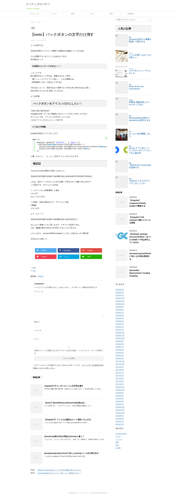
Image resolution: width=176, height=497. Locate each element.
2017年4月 (120, 381)
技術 (72, 14)
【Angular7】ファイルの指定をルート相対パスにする (67, 420)
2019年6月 (120, 315)
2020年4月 (120, 292)
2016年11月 (120, 387)
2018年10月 (120, 338)
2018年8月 (120, 344)
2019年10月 (120, 304)
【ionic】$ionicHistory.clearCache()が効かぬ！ (65, 403)
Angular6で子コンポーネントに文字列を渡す (63, 386)
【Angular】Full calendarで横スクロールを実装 (140, 220)
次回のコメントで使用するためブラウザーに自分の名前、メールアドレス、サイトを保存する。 (68, 352)
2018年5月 (120, 350)
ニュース (53, 14)
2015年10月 (120, 413)
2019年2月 (120, 327)
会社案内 (130, 14)
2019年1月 (120, 330)
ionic (34, 271)
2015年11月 (120, 410)
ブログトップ (34, 14)
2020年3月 (120, 295)
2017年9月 (120, 367)
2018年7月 (120, 347)
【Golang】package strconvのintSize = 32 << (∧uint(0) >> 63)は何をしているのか (140, 238)
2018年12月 (120, 333)
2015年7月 (120, 421)
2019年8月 (120, 310)
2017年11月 (120, 361)
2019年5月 (120, 318)
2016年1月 (120, 404)
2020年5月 (120, 290)
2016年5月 (120, 396)
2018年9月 (120, 341)
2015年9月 (120, 416)
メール (37, 330)
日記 (111, 14)
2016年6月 (120, 393)
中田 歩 (41, 276)
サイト (36, 339)
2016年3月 (120, 401)
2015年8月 (120, 419)
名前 (37, 322)
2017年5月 (120, 378)
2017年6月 (120, 376)
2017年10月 (120, 364)
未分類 (118, 448)
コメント (38, 291)
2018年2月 (120, 358)
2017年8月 (120, 370)
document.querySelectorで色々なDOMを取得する (140, 256)
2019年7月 (120, 312)
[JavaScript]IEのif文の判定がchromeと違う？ (64, 436)
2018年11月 (120, 335)
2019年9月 (120, 307)
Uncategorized (121, 434)
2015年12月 (120, 407)
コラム (92, 14)
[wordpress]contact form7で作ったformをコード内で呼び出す (71, 453)
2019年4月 (120, 321)
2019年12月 (120, 298)
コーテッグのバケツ (38, 4)
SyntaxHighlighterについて (106, 151)
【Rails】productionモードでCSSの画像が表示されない (59, 470)
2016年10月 (120, 390)
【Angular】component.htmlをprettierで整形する (137, 203)
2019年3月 (120, 324)
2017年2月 (120, 384)
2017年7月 (120, 373)
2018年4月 (120, 353)
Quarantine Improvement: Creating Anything (139, 273)
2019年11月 (120, 301)
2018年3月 (120, 355)
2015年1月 (120, 424)
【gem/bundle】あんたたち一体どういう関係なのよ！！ (59, 473)
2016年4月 (120, 398)
